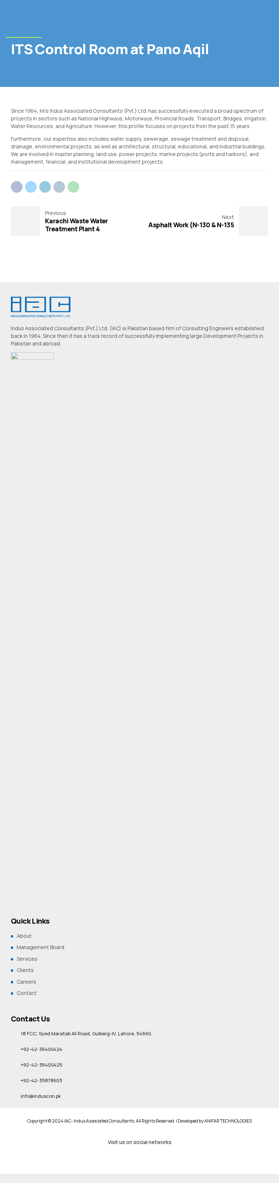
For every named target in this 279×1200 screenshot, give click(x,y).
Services (27, 958)
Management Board (40, 947)
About (24, 935)
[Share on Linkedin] (45, 187)
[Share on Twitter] (31, 187)
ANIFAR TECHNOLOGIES (228, 1121)
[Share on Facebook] (17, 187)
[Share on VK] (59, 187)
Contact (27, 992)
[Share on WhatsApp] (73, 187)
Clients (25, 970)
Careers (26, 981)
